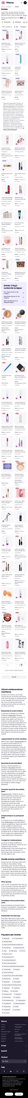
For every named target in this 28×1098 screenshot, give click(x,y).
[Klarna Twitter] (17, 1071)
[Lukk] (25, 1076)
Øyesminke (12, 767)
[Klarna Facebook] (4, 1071)
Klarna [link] (2, 6)
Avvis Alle (9, 1094)
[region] (14, 1086)
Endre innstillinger (14, 1089)
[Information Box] (11, 27)
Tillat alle (19, 1094)
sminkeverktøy (9, 822)
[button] (4, 39)
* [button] (7, 155)
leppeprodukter (19, 741)
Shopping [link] (8, 6)
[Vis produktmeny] (25, 9)
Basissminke (12, 715)
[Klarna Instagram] (24, 1071)
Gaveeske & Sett (6, 794)
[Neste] (24, 22)
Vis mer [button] (14, 677)
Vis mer (25, 15)
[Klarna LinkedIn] (11, 1071)
